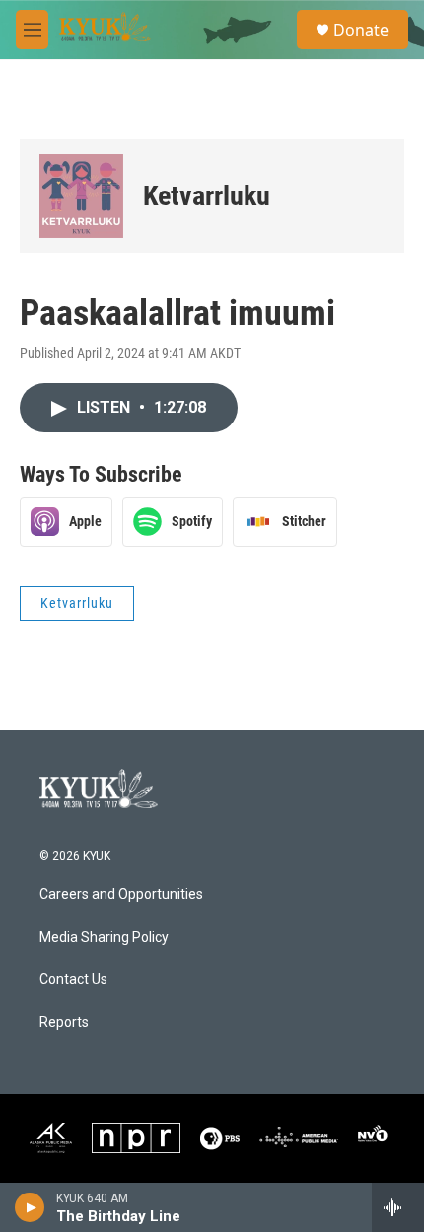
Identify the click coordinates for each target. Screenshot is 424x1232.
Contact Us (73, 979)
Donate (361, 29)
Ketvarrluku (206, 196)
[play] (30, 1207)
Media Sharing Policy (104, 937)
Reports (64, 1022)
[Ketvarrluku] (81, 196)
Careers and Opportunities (121, 894)
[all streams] (398, 1207)
